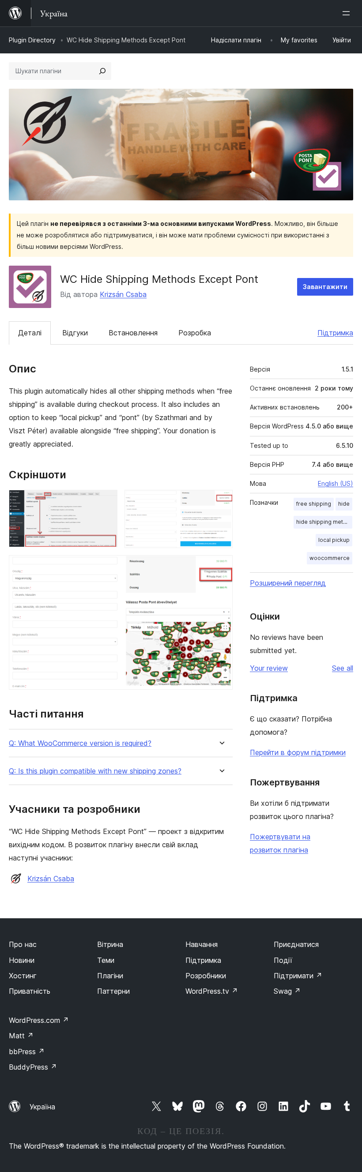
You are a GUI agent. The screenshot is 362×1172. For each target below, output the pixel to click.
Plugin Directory (32, 40)
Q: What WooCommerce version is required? (80, 743)
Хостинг (23, 975)
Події (283, 960)
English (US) (335, 483)
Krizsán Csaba (123, 294)
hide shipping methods (324, 521)
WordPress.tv (211, 991)
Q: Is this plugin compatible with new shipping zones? (95, 771)
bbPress (27, 1051)
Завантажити (325, 286)
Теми (105, 960)
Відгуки (75, 332)
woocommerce (329, 558)
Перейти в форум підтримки (298, 752)
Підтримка (335, 332)
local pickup (334, 540)
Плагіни (110, 975)
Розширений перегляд (288, 582)
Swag (287, 991)
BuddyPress (33, 1067)
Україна (42, 1106)
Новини (21, 960)
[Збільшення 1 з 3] (105, 501)
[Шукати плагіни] (102, 71)
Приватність (29, 991)
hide (344, 503)
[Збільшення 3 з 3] (220, 567)
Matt (21, 1035)
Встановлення (133, 332)
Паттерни (113, 991)
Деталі (29, 332)
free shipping (313, 503)
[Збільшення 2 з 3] (220, 501)
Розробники (205, 975)
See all (342, 668)
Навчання (201, 944)
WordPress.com (39, 1020)
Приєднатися (296, 944)
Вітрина (110, 944)
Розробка (194, 332)
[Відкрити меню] (348, 13)
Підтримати (298, 975)
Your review (269, 668)
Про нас (23, 944)
